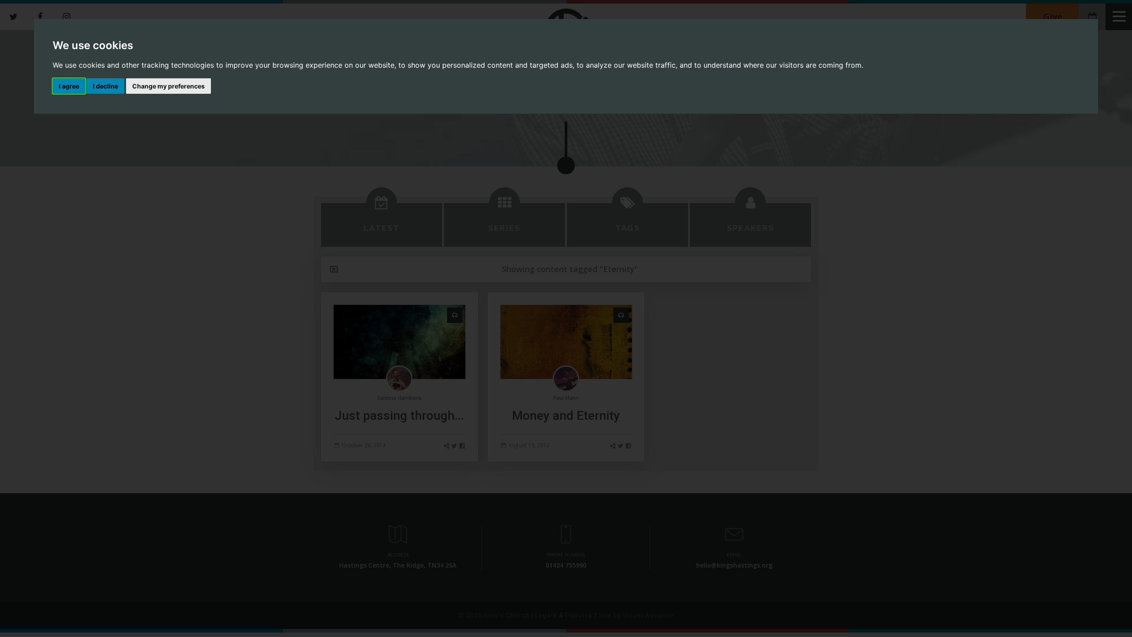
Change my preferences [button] (168, 86)
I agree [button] (69, 86)
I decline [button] (105, 86)
